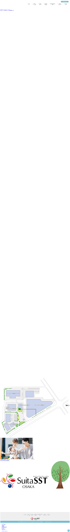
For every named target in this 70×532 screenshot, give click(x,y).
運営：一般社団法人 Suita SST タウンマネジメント (24, 521)
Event (34, 4)
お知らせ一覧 (2, 24)
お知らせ (3, 525)
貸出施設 (3, 526)
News (40, 4)
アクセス (3, 528)
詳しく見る (2, 252)
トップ (3, 523)
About (59, 4)
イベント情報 (3, 524)
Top (29, 4)
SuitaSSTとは (4, 527)
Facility (46, 4)
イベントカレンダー (7, 30)
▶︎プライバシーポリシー (49, 521)
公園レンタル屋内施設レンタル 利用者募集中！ (7, 10)
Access (66, 4)
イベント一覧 (2, 30)
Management (52, 4)
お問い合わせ (65, 1)
